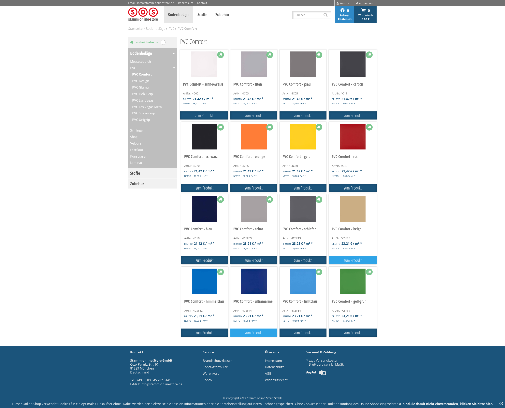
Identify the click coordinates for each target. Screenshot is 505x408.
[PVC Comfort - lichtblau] (303, 281)
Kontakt (202, 3)
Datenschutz (274, 367)
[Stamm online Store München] (143, 14)
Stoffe (135, 173)
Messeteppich (140, 61)
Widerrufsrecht (276, 380)
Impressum (185, 3)
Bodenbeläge (155, 28)
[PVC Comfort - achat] (253, 209)
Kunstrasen (138, 156)
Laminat (136, 163)
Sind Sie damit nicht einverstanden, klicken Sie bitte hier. (448, 404)
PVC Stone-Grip (143, 113)
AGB (268, 373)
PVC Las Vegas (142, 100)
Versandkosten (327, 360)
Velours (136, 143)
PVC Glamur (141, 87)
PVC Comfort (142, 74)
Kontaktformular (215, 367)
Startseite (135, 28)
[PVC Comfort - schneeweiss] (204, 64)
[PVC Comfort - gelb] (303, 136)
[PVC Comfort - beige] (353, 209)
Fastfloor (136, 150)
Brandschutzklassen (218, 361)
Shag (133, 137)
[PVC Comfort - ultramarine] (253, 281)
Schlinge (136, 130)
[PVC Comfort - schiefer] (303, 209)
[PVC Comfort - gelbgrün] (353, 281)
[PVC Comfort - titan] (253, 64)
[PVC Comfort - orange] (253, 136)
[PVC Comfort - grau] (303, 64)
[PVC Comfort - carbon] (353, 64)
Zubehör (137, 183)
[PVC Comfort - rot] (353, 136)
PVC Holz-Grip (142, 94)
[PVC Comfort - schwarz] (204, 136)
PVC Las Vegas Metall (147, 107)
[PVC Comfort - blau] (204, 209)
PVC (171, 28)
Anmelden (365, 3)
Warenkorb (211, 373)
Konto (207, 380)
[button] (179, 14)
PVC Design (140, 81)
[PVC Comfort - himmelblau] (204, 281)
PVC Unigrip (141, 120)
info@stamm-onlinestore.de (155, 3)
